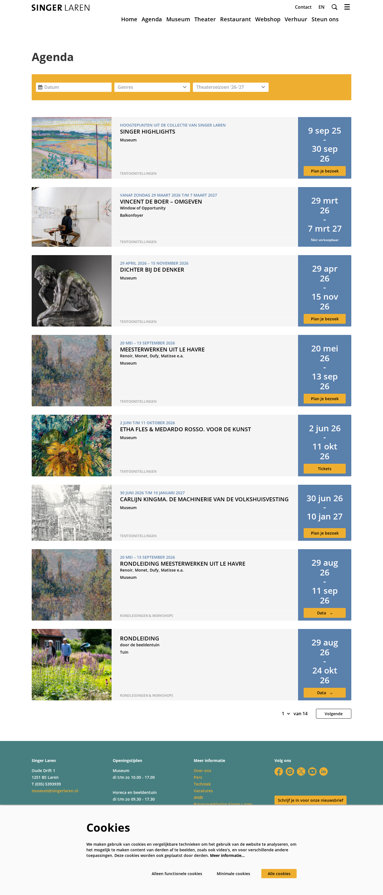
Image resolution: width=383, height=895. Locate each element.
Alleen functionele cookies (177, 873)
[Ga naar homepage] (60, 8)
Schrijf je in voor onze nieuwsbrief (310, 800)
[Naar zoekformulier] (334, 7)
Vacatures (203, 790)
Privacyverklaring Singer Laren (223, 804)
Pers (198, 777)
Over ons (202, 770)
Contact (303, 7)
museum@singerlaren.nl (55, 790)
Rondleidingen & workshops (146, 616)
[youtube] (312, 771)
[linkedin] (323, 771)
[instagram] (290, 771)
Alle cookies (279, 873)
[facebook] (278, 771)
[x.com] (301, 771)
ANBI (198, 797)
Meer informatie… (227, 855)
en (322, 7)
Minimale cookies (233, 873)
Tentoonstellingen (138, 174)
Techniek (202, 784)
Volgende (334, 713)
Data (322, 613)
